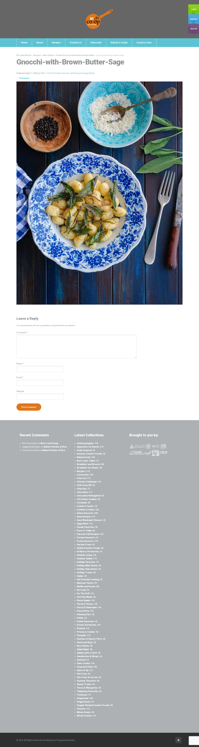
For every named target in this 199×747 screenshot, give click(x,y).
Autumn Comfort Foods (91, 453)
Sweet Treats (86, 684)
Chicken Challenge (89, 481)
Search (193, 29)
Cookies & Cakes (88, 509)
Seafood (83, 660)
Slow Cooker (86, 663)
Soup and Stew (87, 667)
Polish (82, 618)
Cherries (84, 478)
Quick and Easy (86, 642)
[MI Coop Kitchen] (99, 19)
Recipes (56, 42)
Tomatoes (84, 694)
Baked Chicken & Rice (55, 446)
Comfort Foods (87, 506)
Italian (82, 576)
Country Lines (144, 42)
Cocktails (83, 502)
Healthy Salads (87, 558)
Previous (22, 78)
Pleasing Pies (85, 614)
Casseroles (85, 474)
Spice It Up (85, 670)
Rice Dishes (85, 646)
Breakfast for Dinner (89, 467)
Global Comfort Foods (90, 548)
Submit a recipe (119, 42)
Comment (22, 332)
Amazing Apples (87, 443)
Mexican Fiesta (87, 583)
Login (193, 9)
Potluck (83, 628)
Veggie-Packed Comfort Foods (95, 705)
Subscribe (96, 42)
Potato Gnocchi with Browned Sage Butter (74, 73)
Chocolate (84, 492)
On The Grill (85, 593)
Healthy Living (86, 555)
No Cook (83, 590)
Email (19, 377)
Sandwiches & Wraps (89, 656)
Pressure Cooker (87, 632)
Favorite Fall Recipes (90, 534)
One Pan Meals (86, 597)
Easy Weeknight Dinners (91, 520)
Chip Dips (83, 488)
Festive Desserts (87, 537)
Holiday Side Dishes (89, 569)
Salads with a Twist (89, 653)
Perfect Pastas (87, 604)
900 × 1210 (46, 73)
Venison (83, 708)
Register (194, 19)
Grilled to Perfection (89, 551)
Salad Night (84, 649)
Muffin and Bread (88, 586)
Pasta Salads (86, 600)
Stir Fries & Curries (89, 677)
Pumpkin (83, 635)
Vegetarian (85, 698)
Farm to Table (86, 530)
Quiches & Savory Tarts (91, 639)
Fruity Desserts (87, 541)
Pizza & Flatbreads (89, 607)
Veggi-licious (85, 701)
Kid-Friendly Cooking (89, 579)
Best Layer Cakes (88, 460)
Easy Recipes (86, 516)
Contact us (76, 42)
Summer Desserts (88, 680)
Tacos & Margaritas (89, 687)
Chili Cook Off (86, 485)
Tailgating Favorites (89, 691)
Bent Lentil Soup (49, 443)
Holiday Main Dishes (89, 565)
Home (24, 42)
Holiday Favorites (88, 562)
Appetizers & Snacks (90, 446)
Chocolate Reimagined (90, 495)
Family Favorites (87, 527)
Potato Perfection (89, 625)
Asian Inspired (86, 450)
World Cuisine (86, 715)
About (39, 42)
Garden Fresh (86, 544)
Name (20, 363)
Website (20, 391)
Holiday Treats (86, 572)
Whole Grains (85, 712)
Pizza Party (85, 611)
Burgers (83, 471)
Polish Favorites (87, 621)
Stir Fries (83, 673)
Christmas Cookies (88, 499)
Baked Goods (86, 457)
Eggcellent (85, 523)
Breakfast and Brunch (90, 464)
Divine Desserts (87, 513)
